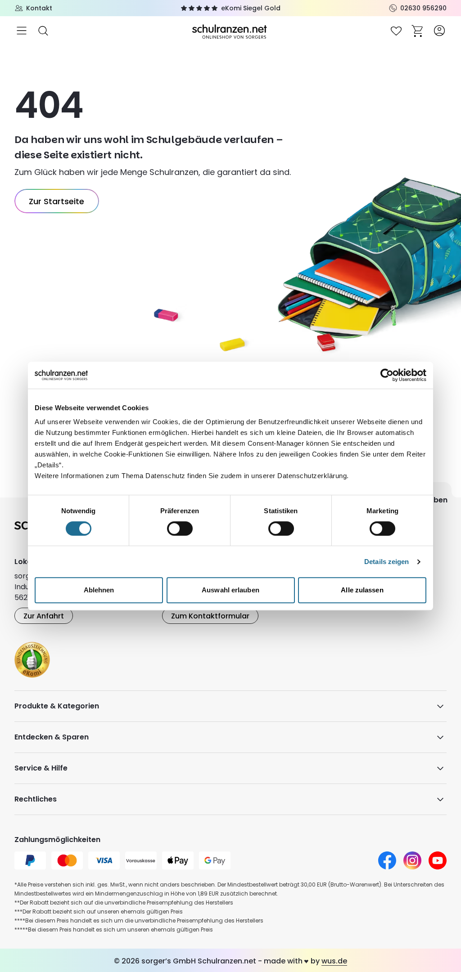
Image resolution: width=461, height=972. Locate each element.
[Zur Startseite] (230, 31)
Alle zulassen (362, 590)
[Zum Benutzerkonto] (439, 30)
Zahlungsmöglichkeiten (57, 839)
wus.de (334, 961)
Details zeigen (386, 561)
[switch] (180, 528)
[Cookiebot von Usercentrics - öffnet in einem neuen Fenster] (387, 375)
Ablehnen (99, 590)
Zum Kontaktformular (210, 616)
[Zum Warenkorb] (418, 30)
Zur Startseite (56, 201)
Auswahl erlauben (230, 590)
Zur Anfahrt (43, 616)
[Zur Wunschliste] (396, 30)
